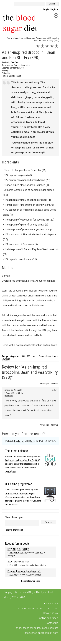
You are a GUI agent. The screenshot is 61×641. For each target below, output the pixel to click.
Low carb (6, 359)
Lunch (34, 356)
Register (55, 9)
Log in (46, 9)
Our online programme (18, 484)
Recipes (30, 38)
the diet (20, 22)
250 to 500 (25, 356)
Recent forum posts (17, 543)
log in (31, 440)
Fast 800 (13, 565)
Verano (38, 574)
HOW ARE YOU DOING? (18, 549)
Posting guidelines (48, 618)
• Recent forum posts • (30, 581)
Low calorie (51, 356)
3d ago (29, 574)
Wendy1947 (13, 556)
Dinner (41, 356)
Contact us (52, 623)
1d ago (29, 565)
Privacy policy (50, 603)
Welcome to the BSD (18, 552)
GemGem (15, 62)
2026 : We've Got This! (18, 561)
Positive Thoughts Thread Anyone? (24, 571)
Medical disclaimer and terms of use (38, 608)
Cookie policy (50, 613)
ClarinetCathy (40, 565)
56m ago (39, 552)
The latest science (16, 451)
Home (22, 38)
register (19, 440)
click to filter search (14, 530)
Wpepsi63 (18, 390)
